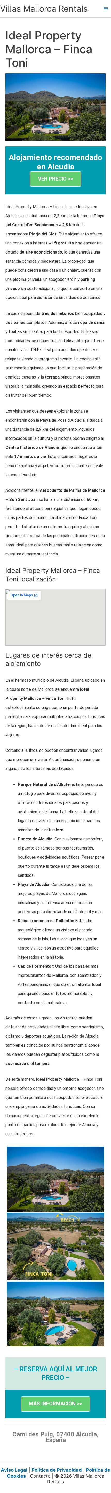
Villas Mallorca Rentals (44, 9)
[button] (55, 179)
